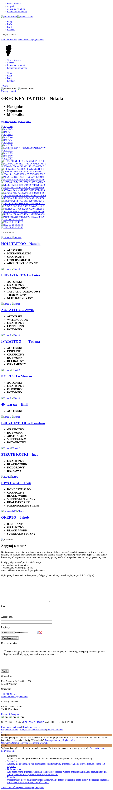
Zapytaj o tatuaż (8, 91)
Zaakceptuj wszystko (39, 743)
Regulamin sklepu (9, 729)
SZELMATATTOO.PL (34, 722)
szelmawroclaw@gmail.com (31, 39)
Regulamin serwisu (31, 727)
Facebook (5, 714)
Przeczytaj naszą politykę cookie (60, 740)
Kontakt (11, 29)
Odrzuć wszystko (20, 743)
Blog (9, 27)
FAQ (9, 24)
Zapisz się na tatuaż (16, 9)
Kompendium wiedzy (17, 11)
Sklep (9, 21)
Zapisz (4, 787)
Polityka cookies (55, 729)
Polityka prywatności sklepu (33, 729)
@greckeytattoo (8, 121)
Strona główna (14, 3)
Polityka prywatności (11, 727)
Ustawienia (6, 743)
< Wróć (4, 86)
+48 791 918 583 (9, 39)
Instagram (15, 714)
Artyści (10, 6)
